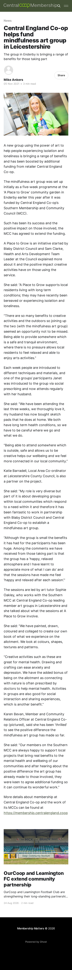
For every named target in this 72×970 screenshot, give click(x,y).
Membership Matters (30, 928)
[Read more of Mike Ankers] (8, 70)
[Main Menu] (66, 6)
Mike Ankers (13, 80)
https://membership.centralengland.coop (36, 813)
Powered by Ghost (36, 941)
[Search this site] (59, 6)
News (8, 20)
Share (61, 75)
